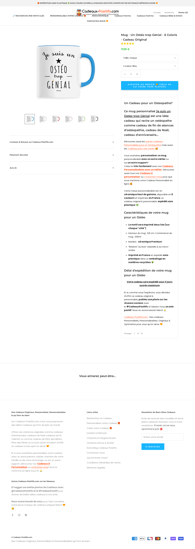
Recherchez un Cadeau (99, 418)
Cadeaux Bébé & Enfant (171, 16)
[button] (128, 43)
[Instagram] (19, 515)
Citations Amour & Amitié (100, 442)
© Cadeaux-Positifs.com (21, 537)
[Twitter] (138, 333)
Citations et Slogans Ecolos (101, 437)
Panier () (183, 12)
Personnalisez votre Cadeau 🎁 (103, 423)
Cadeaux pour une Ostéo (141, 148)
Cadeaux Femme (123, 16)
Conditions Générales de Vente (103, 462)
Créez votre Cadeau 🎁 (99, 428)
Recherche (169, 12)
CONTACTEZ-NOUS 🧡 (97, 21)
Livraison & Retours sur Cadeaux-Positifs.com (31, 142)
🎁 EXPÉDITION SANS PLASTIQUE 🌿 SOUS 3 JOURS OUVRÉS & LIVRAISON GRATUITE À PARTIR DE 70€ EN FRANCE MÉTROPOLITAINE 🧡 (97, 3)
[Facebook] (134, 333)
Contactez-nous (153, 176)
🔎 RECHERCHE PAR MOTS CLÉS (28, 16)
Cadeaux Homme (145, 16)
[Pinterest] (142, 333)
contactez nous (39, 467)
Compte (157, 12)
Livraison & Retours (97, 432)
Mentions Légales (96, 467)
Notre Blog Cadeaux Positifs (101, 447)
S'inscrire (153, 446)
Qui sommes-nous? (97, 457)
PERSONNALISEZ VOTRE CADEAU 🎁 (68, 16)
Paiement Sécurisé (19, 155)
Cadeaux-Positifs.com (136, 317)
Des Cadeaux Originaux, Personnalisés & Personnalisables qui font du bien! (50, 541)
